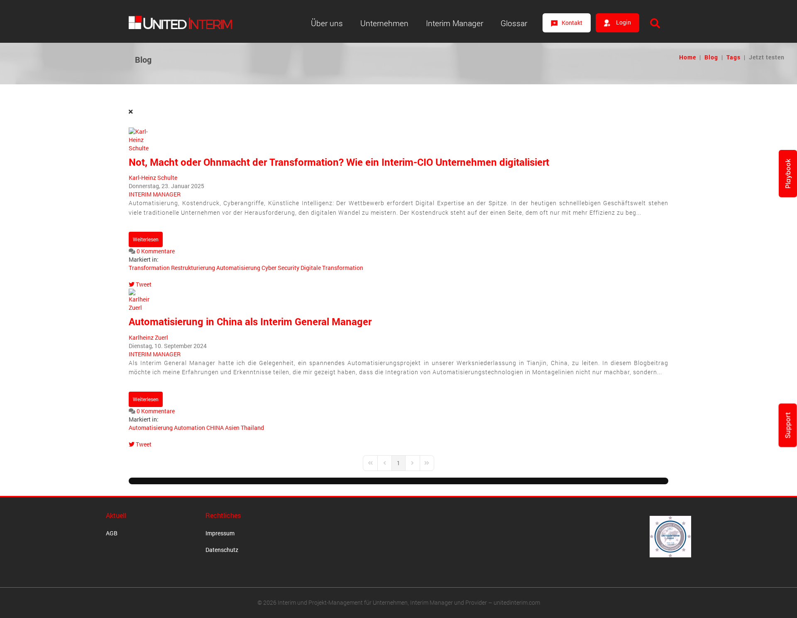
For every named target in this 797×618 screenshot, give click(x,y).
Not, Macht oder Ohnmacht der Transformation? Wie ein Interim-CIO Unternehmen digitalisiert (339, 162)
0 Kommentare (156, 251)
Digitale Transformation (332, 268)
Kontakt (572, 23)
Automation (189, 428)
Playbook (788, 174)
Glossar (514, 23)
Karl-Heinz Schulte (153, 177)
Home (687, 57)
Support (788, 425)
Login (623, 22)
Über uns (327, 23)
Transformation (149, 268)
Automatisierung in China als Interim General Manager (250, 321)
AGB (111, 533)
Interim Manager (454, 23)
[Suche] (655, 23)
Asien (232, 428)
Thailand (252, 428)
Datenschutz (221, 550)
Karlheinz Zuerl (148, 337)
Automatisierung (238, 268)
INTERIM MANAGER (155, 194)
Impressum (220, 533)
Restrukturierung (193, 268)
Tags (733, 57)
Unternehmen (384, 23)
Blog (711, 57)
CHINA (215, 428)
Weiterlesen (146, 239)
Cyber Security (280, 268)
